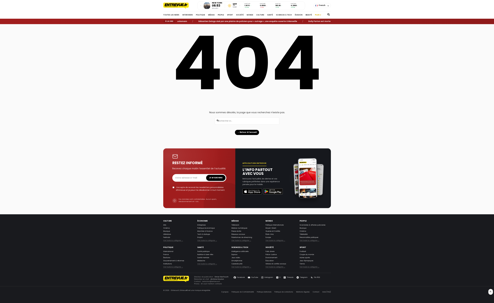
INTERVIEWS (187, 15)
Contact (316, 292)
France (166, 254)
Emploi (200, 237)
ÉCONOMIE (202, 221)
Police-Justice (271, 254)
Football (303, 251)
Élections (166, 257)
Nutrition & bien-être (205, 254)
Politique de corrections (283, 292)
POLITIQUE (200, 15)
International (168, 251)
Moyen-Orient (271, 228)
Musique (166, 231)
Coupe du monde (307, 254)
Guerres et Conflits (273, 231)
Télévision (235, 225)
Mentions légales (303, 292)
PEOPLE (221, 15)
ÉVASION (298, 15)
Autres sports (305, 257)
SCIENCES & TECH (284, 15)
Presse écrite (236, 231)
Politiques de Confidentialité (243, 292)
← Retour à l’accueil (247, 132)
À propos (224, 292)
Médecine (201, 261)
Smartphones (236, 261)
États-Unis (270, 234)
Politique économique (206, 228)
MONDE (250, 15)
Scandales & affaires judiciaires (312, 225)
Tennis (302, 264)
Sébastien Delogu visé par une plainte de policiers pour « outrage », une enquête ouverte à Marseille (239, 21)
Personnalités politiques (309, 237)
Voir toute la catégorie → (173, 240)
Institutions (167, 264)
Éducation (270, 261)
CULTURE (260, 15)
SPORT (230, 15)
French (322, 5)
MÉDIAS (211, 15)
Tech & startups (203, 234)
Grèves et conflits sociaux (276, 264)
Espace (234, 254)
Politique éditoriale (264, 292)
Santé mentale (203, 257)
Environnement (271, 257)
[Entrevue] (178, 6)
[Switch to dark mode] (490, 292)
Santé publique (203, 251)
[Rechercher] (328, 15)
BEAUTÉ (309, 15)
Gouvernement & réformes (173, 261)
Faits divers (270, 251)
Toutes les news (171, 15)
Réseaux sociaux (238, 234)
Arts (164, 225)
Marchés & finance (204, 231)
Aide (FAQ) (326, 292)
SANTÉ (270, 15)
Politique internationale (275, 225)
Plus (318, 15)
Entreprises (201, 225)
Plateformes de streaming (241, 237)
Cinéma (166, 228)
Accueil (165, 26)
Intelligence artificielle (239, 251)
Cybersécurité (236, 264)
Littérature (167, 234)
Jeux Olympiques (306, 261)
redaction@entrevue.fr (211, 281)
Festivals (166, 237)
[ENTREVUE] (176, 280)
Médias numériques (239, 228)
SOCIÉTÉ (240, 15)
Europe (268, 237)
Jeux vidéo (235, 257)
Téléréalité (304, 234)
